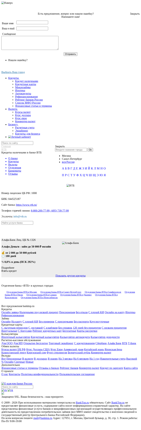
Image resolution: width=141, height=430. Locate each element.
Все (3, 358)
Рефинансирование (26, 96)
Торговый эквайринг (61, 343)
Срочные (19, 361)
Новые (30, 361)
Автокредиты (23, 93)
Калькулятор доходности (105, 337)
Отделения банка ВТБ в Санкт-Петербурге (60, 292)
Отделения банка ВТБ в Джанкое (76, 294)
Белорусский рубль (79, 352)
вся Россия (68, 161)
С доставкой (35, 327)
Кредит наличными (26, 81)
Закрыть (135, 13)
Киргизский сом (36, 352)
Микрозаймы (23, 87)
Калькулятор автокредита (75, 337)
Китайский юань (94, 349)
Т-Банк (132, 343)
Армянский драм (73, 349)
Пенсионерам (67, 312)
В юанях (53, 358)
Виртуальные (9, 330)
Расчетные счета (24, 127)
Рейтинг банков (69, 368)
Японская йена (113, 349)
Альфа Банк (114, 343)
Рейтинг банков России (29, 99)
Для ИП (18, 343)
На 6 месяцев (81, 358)
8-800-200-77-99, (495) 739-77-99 (50, 210)
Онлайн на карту (115, 312)
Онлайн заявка (10, 312)
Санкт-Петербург (72, 158)
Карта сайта (131, 368)
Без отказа (82, 312)
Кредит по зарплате (111, 368)
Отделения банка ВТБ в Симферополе (103, 292)
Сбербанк (101, 343)
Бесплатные (69, 330)
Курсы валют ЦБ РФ (13, 349)
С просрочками (64, 321)
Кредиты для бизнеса (27, 133)
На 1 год (94, 358)
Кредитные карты (25, 84)
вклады (79, 229)
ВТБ (124, 343)
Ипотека (20, 90)
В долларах (40, 358)
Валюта (13, 108)
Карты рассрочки (87, 330)
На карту (16, 321)
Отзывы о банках (49, 368)
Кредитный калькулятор (45, 337)
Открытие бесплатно (35, 343)
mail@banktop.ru (42, 418)
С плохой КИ (96, 312)
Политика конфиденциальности (40, 374)
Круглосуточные (99, 321)
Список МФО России (28, 102)
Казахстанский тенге (13, 352)
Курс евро (21, 118)
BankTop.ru (82, 402)
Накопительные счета (113, 358)
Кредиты (13, 78)
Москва (66, 155)
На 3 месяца (65, 358)
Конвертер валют (25, 121)
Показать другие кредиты (71, 275)
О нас (4, 374)
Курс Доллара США (38, 349)
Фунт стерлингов (57, 352)
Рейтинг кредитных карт (47, 330)
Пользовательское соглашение (77, 374)
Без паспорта (81, 321)
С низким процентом (114, 327)
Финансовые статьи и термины (33, 105)
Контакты (14, 374)
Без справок (65, 327)
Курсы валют (23, 112)
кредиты (71, 229)
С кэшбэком (51, 327)
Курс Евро (57, 349)
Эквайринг (21, 130)
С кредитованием (84, 343)
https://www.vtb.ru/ (26, 204)
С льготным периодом (14, 327)
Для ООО (7, 343)
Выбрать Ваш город (13, 72)
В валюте (27, 358)
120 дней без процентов (87, 327)
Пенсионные (13, 358)
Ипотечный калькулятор (15, 337)
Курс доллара (23, 115)
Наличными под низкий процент (38, 312)
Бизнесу (13, 124)
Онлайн (6, 321)
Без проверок (46, 321)
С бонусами (25, 330)
